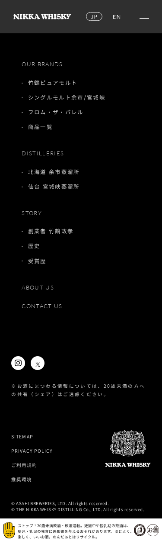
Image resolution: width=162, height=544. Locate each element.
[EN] (116, 16)
